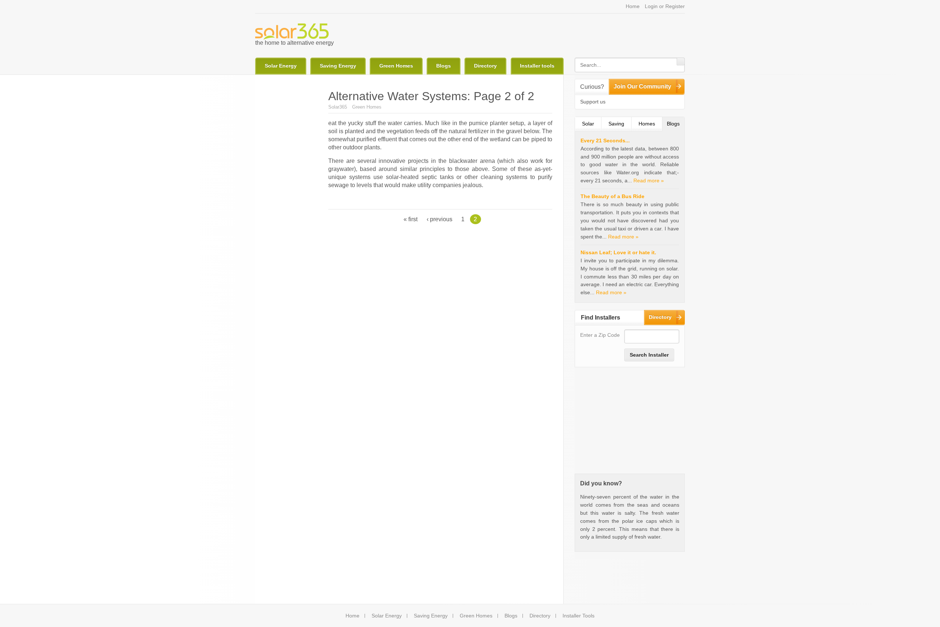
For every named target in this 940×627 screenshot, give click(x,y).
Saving (616, 124)
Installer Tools (578, 616)
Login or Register (665, 6)
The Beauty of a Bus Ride (612, 196)
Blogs (443, 66)
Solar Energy (281, 66)
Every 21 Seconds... (605, 140)
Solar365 (337, 107)
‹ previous (439, 219)
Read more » (648, 180)
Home (633, 6)
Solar (588, 124)
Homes (647, 124)
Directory (485, 66)
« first (410, 219)
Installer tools (537, 66)
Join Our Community (642, 86)
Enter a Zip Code (600, 335)
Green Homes (396, 66)
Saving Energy (338, 66)
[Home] (292, 31)
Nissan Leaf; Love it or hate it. (618, 252)
